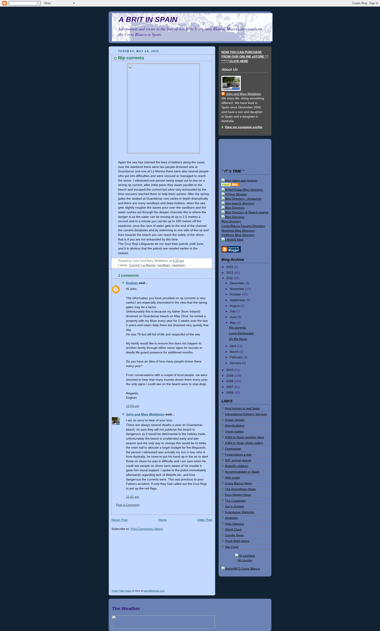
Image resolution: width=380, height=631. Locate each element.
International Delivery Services (246, 414)
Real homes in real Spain (242, 408)
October (236, 294)
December (237, 283)
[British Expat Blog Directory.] (242, 189)
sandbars (163, 265)
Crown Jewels (234, 420)
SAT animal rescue (238, 460)
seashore (178, 265)
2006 (230, 392)
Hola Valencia (234, 524)
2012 (230, 272)
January (236, 363)
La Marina (148, 265)
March (234, 351)
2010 (230, 370)
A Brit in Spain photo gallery (244, 443)
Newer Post (119, 520)
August (235, 305)
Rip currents (131, 57)
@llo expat (232, 477)
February (236, 357)
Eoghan (132, 283)
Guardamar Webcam (239, 512)
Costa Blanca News (238, 483)
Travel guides (234, 431)
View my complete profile (243, 127)
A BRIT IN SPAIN (148, 19)
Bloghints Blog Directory (238, 230)
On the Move (238, 339)
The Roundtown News (240, 489)
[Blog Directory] (233, 207)
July (233, 311)
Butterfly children (236, 466)
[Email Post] (185, 260)
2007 (230, 387)
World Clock (233, 529)
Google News (234, 535)
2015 (230, 267)
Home (162, 520)
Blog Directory (231, 221)
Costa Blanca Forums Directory (243, 226)
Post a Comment (127, 505)
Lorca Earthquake (241, 333)
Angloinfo (231, 518)
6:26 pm (178, 260)
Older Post (204, 520)
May (233, 322)
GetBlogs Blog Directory (238, 235)
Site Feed (231, 547)
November (237, 289)
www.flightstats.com (153, 590)
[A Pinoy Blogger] (234, 194)
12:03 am (132, 406)
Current (134, 265)
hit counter (245, 560)
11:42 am (132, 496)
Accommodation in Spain (242, 471)
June (234, 317)
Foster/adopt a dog (238, 454)
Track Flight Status (121, 590)
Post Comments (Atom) (147, 529)
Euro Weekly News (238, 494)
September (238, 300)
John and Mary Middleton (145, 414)
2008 (230, 381)
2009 (230, 375)
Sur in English (234, 506)
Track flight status (237, 541)
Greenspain (233, 448)
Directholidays (235, 425)
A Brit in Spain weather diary (244, 437)
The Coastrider (235, 500)
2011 (230, 278)
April (233, 346)
